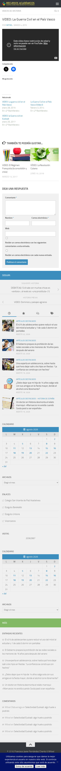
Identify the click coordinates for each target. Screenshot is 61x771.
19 (22, 453)
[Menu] (57, 3)
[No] (57, 761)
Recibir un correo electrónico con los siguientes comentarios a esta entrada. (25, 244)
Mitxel (9, 25)
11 (14, 448)
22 (46, 453)
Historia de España (46, 399)
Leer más (40, 766)
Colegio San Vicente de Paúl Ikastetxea (22, 500)
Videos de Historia (11, 11)
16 (54, 448)
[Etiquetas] (52, 313)
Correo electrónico (40, 218)
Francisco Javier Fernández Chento (30, 751)
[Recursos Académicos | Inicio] (24, 3)
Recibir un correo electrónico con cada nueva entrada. (28, 255)
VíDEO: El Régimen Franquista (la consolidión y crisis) (14, 168)
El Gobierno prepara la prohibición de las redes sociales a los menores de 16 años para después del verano (37, 347)
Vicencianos (10, 521)
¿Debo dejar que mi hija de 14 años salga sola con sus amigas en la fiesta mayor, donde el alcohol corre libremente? (37, 385)
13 (30, 448)
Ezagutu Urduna (12, 514)
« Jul (4, 466)
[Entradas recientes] (9, 313)
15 (46, 448)
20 (30, 453)
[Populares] (23, 313)
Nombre (9, 218)
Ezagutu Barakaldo (13, 507)
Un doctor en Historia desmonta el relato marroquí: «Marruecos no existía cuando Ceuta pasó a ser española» (35, 405)
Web (7, 228)
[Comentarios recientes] (37, 313)
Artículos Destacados (26, 321)
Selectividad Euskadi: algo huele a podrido (33, 717)
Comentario (11, 197)
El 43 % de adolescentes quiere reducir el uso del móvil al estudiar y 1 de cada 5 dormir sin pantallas (36, 327)
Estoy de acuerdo (24, 766)
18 (14, 453)
